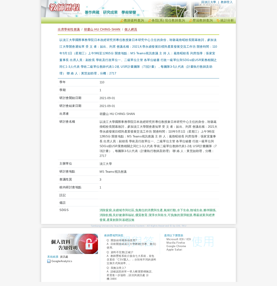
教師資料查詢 (134, 20)
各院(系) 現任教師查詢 (168, 20)
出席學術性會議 (69, 29)
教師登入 (227, 2)
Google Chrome (176, 246)
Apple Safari (174, 249)
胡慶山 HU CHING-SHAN (102, 29)
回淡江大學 (208, 2)
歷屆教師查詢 (203, 20)
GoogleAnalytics (62, 261)
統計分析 (227, 20)
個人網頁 (131, 29)
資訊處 (64, 256)
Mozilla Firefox (175, 242)
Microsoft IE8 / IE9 (178, 239)
